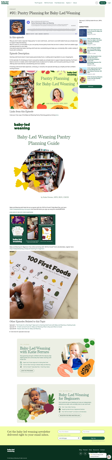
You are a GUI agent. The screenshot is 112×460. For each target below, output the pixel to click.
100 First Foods (48, 3)
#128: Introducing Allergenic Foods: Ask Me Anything (94, 77)
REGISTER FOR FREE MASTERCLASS (70, 415)
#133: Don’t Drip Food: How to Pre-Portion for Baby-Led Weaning (94, 31)
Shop (90, 450)
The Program (38, 3)
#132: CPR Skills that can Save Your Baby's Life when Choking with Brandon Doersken (94, 41)
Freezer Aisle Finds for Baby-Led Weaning (29, 328)
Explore (68, 3)
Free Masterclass (59, 3)
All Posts (90, 86)
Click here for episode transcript (20, 332)
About (75, 3)
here (57, 115)
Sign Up (103, 3)
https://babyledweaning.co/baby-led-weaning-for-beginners (27, 249)
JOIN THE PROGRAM (27, 370)
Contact (102, 450)
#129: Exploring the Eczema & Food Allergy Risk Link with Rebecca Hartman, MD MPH (94, 70)
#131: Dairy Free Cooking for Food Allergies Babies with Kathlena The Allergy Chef (94, 50)
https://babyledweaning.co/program (20, 209)
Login (109, 3)
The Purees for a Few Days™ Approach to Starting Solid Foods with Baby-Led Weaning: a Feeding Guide (45, 325)
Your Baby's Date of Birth (64, 435)
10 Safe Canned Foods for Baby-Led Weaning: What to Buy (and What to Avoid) (39, 327)
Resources (96, 450)
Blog (80, 450)
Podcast (85, 450)
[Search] (96, 3)
